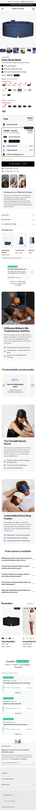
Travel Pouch (19, 250)
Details (6, 215)
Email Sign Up (17, 1)
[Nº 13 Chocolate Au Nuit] (9, 95)
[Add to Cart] (25, 245)
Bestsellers (7, 603)
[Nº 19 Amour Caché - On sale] (4, 106)
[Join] (32, 762)
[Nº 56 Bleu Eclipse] (24, 106)
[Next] (34, 29)
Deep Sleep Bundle (6, 251)
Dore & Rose (7, 807)
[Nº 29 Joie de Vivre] (4, 95)
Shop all (30, 603)
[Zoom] (3, 43)
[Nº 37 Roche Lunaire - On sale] (4, 85)
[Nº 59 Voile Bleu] (27, 638)
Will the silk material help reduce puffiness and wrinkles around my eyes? (16, 591)
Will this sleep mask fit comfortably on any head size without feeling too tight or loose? (16, 559)
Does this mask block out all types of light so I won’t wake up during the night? (16, 575)
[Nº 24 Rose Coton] (30, 638)
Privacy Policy (15, 758)
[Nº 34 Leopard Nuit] (9, 106)
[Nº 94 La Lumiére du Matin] (24, 90)
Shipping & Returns (10, 224)
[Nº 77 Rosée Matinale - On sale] (14, 85)
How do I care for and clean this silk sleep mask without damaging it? (16, 583)
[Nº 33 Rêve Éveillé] (14, 90)
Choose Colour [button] (14, 141)
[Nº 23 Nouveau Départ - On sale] (24, 85)
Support (9, 1)
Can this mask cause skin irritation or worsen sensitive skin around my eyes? (15, 567)
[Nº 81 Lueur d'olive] (29, 90)
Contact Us (23, 758)
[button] (18, 119)
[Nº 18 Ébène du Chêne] (9, 90)
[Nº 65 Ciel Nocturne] (19, 90)
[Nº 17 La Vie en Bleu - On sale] (19, 85)
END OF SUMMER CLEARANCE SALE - (18, 4)
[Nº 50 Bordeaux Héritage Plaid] (4, 111)
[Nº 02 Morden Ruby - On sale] (9, 85)
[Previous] (2, 29)
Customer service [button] (8, 779)
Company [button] (4, 773)
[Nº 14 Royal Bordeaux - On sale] (28, 85)
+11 (13, 638)
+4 (33, 638)
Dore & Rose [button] (6, 784)
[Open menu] (4, 8)
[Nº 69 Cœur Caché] (23, 638)
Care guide (7, 219)
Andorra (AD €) (7, 795)
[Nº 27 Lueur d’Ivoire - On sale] (4, 90)
